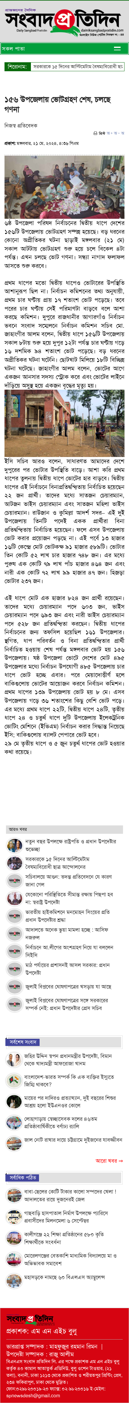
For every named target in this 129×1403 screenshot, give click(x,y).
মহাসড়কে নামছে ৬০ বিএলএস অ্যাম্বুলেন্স (64, 1277)
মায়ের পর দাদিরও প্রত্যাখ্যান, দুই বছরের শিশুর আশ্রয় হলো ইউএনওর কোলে (70, 1101)
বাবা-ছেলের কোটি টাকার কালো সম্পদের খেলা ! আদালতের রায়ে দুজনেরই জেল (70, 1195)
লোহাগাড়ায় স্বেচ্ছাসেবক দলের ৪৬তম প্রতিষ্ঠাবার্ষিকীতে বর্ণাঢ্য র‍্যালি (60, 1122)
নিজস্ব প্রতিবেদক (20, 125)
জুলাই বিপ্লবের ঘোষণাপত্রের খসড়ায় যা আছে (68, 986)
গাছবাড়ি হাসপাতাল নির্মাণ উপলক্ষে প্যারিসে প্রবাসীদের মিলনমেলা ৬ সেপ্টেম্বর (66, 1217)
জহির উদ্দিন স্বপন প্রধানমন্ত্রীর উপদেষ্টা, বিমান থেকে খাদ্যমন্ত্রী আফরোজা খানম (68, 1060)
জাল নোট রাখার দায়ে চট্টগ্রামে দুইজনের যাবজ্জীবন (73, 1140)
